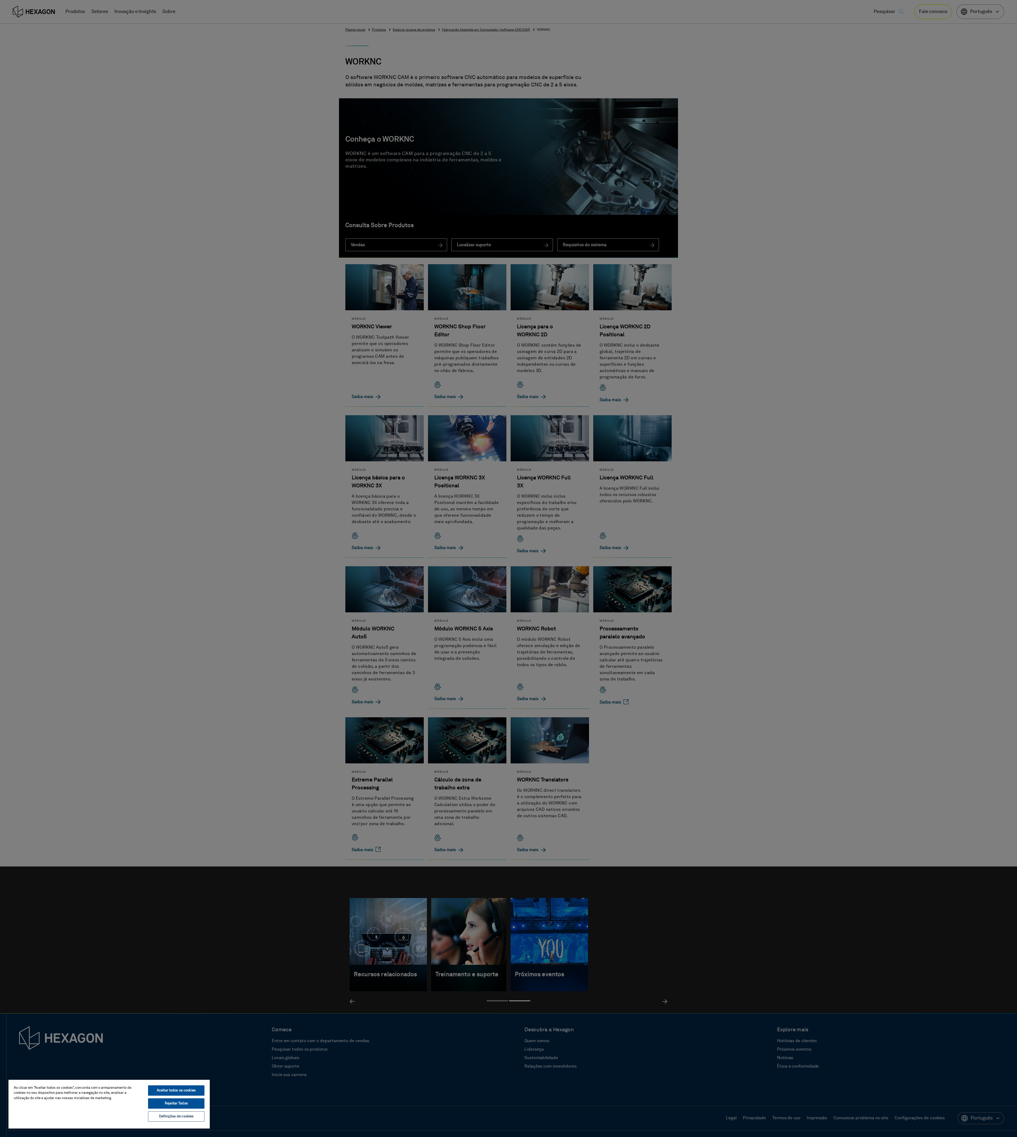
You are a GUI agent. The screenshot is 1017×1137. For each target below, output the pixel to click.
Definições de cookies (176, 1116)
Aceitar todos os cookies (176, 1090)
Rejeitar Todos (176, 1103)
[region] (109, 1104)
